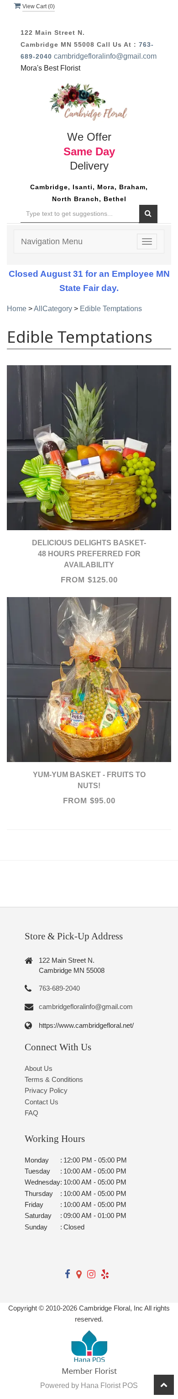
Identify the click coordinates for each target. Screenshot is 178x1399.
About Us (38, 1068)
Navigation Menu (52, 241)
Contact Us (41, 1102)
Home (16, 309)
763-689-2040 (59, 988)
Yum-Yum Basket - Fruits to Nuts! (89, 780)
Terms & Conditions (54, 1079)
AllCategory (53, 309)
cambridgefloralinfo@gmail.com (105, 56)
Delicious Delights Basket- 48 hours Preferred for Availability (89, 554)
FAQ (31, 1113)
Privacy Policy (46, 1090)
